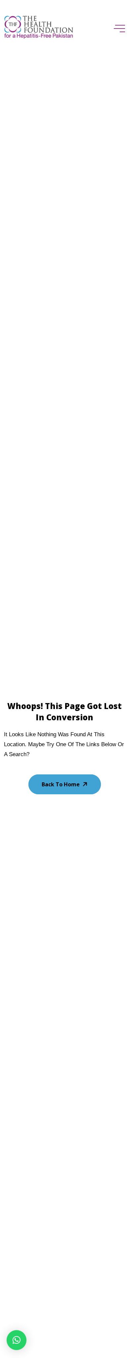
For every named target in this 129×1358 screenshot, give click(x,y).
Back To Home (61, 784)
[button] (16, 1340)
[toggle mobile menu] (119, 28)
